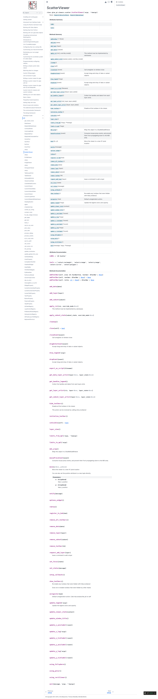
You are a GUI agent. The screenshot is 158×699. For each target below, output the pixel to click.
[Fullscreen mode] (108, 2)
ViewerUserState (29, 181)
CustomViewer (29, 186)
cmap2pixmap (29, 207)
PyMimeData (28, 272)
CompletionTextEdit (30, 262)
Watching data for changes (30, 70)
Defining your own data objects (31, 94)
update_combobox (30, 251)
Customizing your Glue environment (33, 49)
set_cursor (27, 243)
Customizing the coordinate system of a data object (33, 57)
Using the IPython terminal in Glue (32, 24)
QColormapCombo (30, 277)
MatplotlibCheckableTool (31, 136)
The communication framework (31, 110)
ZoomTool (27, 147)
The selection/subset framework (32, 107)
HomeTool (27, 139)
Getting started (27, 19)
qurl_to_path (28, 241)
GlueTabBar (28, 267)
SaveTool (27, 141)
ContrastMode (29, 128)
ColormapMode (29, 131)
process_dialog (29, 233)
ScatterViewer (29, 152)
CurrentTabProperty (30, 293)
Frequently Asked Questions (31, 100)
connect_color (28, 212)
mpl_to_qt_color (29, 225)
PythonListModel (29, 275)
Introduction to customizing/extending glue (30, 40)
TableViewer (28, 175)
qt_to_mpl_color (29, 238)
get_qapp (27, 217)
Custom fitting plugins (29, 73)
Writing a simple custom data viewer (31, 67)
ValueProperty (28, 303)
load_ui (26, 222)
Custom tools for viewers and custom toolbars (31, 91)
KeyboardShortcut (30, 319)
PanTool (27, 144)
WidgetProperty (29, 285)
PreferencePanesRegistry (31, 311)
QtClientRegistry (29, 306)
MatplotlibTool (28, 134)
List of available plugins (29, 44)
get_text (27, 220)
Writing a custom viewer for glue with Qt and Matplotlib (32, 86)
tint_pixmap (28, 249)
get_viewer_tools (29, 120)
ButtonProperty (29, 298)
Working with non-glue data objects (33, 32)
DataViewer (28, 123)
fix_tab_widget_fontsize (31, 215)
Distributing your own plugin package (31, 53)
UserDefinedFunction (30, 183)
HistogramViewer (29, 167)
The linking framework (29, 113)
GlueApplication (29, 201)
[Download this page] (105, 2)
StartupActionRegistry (31, 314)
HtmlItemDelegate (29, 269)
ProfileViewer (28, 157)
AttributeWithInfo (29, 178)
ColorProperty (28, 259)
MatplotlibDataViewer (30, 126)
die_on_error (28, 280)
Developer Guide (27, 115)
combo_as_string (29, 209)
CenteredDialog (29, 256)
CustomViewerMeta (30, 188)
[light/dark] (111, 1)
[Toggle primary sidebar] (47, 2)
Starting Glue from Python (30, 30)
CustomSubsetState (30, 191)
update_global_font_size (31, 254)
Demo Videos (27, 97)
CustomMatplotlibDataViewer (33, 199)
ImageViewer (28, 162)
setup (26, 149)
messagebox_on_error (31, 283)
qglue (26, 204)
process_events (29, 235)
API (24, 118)
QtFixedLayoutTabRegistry (32, 316)
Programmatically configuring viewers (31, 62)
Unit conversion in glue (29, 75)
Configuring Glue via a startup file (32, 47)
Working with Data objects (30, 27)
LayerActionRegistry (30, 309)
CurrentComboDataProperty (32, 288)
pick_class (27, 228)
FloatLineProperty (29, 301)
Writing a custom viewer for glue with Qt (32, 82)
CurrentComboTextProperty (32, 290)
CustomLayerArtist (30, 196)
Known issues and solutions (31, 105)
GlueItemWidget (29, 264)
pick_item (27, 230)
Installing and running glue (30, 17)
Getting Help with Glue (29, 102)
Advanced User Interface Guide (31, 22)
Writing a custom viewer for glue (32, 78)
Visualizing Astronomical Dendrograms (30, 36)
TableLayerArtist (29, 173)
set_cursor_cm (29, 246)
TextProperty (28, 296)
